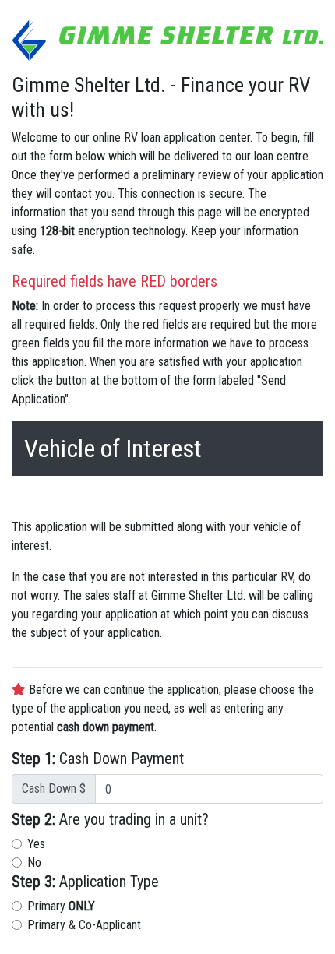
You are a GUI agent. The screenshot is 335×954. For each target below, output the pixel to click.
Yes (36, 843)
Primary (61, 906)
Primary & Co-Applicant (84, 924)
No (34, 862)
